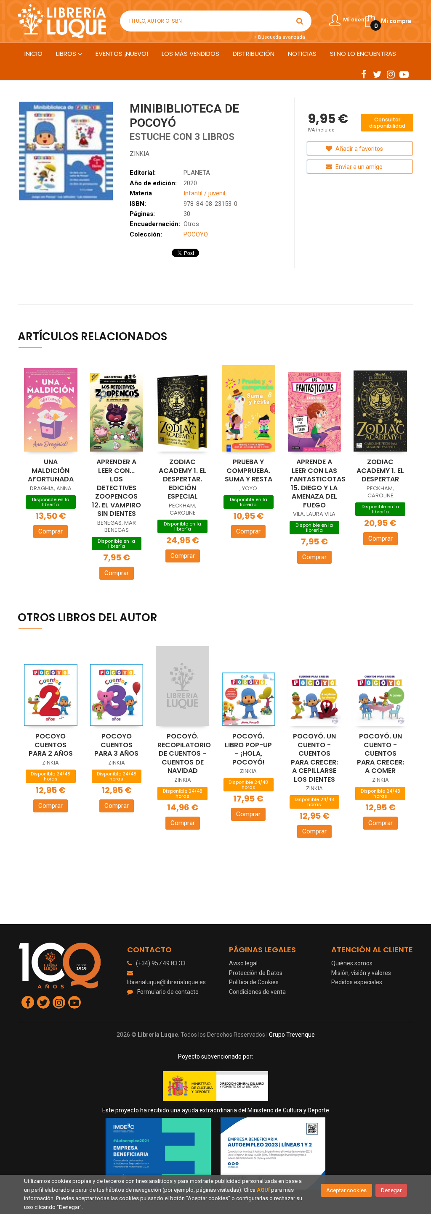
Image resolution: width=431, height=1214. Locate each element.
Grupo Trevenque (292, 1034)
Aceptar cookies (346, 1190)
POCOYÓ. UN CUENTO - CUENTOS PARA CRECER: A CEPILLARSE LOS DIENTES (314, 757)
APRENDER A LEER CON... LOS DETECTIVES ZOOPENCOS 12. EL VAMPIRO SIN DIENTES (116, 487)
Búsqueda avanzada (281, 37)
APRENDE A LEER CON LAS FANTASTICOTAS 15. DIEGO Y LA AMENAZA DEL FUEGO (318, 483)
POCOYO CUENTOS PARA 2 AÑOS (51, 744)
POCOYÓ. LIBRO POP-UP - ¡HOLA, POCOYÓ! (248, 749)
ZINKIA (139, 154)
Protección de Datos (255, 973)
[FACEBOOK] (363, 74)
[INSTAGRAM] (390, 74)
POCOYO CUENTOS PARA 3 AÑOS (116, 744)
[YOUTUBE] (404, 74)
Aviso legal (243, 963)
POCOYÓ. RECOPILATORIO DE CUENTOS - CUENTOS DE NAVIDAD (184, 753)
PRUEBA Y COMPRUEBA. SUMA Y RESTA (248, 470)
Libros (67, 53)
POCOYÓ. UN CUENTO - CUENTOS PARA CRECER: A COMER (380, 753)
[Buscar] (299, 21)
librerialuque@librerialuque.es (166, 982)
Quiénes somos (351, 963)
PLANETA (197, 172)
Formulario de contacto (168, 991)
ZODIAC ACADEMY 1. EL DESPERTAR (380, 470)
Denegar (391, 1190)
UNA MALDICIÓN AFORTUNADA (51, 470)
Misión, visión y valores (361, 973)
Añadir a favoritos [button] (358, 148)
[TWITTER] (377, 74)
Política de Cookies (254, 982)
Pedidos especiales (356, 982)
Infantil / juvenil (204, 193)
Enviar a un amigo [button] (358, 166)
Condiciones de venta (257, 991)
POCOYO (196, 234)
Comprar (50, 531)
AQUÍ (263, 1190)
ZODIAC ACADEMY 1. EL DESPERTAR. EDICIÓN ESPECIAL (182, 479)
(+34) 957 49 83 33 (161, 963)
